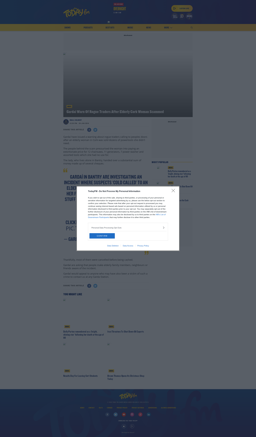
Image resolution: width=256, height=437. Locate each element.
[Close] (174, 191)
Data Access (128, 246)
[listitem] (128, 227)
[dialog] (128, 218)
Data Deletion (113, 246)
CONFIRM (102, 236)
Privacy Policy (143, 246)
